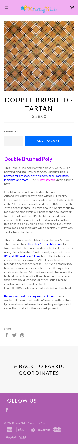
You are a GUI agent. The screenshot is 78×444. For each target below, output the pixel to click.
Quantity (11, 131)
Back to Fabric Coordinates (41, 369)
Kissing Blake (19, 423)
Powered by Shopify (38, 423)
